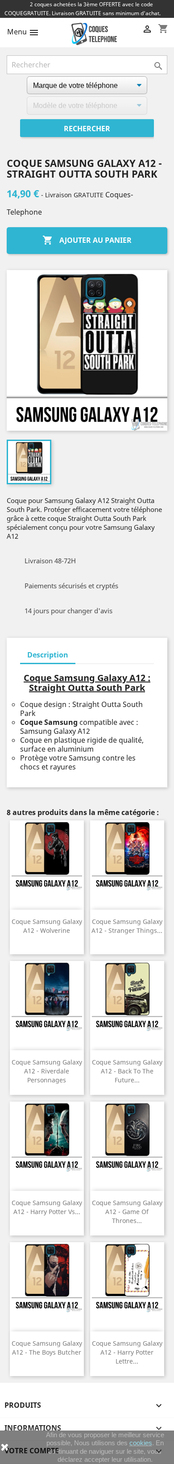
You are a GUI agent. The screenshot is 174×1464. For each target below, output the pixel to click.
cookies (140, 1443)
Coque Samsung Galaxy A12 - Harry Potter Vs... (47, 1207)
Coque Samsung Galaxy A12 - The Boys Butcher (47, 1347)
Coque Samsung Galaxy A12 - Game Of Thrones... (127, 1211)
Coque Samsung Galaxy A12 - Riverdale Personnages (47, 1071)
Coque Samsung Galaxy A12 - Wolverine (47, 926)
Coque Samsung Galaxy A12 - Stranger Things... (126, 926)
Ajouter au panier (87, 240)
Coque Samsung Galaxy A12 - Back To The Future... (127, 1071)
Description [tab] (47, 655)
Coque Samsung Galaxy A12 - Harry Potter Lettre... (127, 1352)
